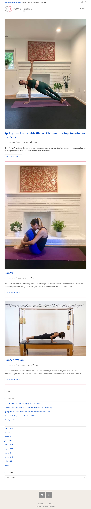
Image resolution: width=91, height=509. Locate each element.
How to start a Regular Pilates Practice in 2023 (20, 416)
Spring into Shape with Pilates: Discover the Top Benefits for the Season (28, 412)
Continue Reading (14, 156)
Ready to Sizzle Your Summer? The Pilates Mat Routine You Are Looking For (29, 408)
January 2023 (9, 441)
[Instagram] (49, 495)
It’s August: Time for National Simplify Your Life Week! (22, 404)
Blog (35, 142)
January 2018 (9, 457)
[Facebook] (42, 495)
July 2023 (7, 433)
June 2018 (8, 453)
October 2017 (9, 461)
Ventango (52, 507)
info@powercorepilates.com (13, 2)
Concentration (14, 360)
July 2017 (7, 465)
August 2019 (9, 449)
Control (10, 273)
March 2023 (8, 437)
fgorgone (10, 142)
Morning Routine (10, 420)
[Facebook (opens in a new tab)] (82, 2)
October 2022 (9, 445)
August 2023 (9, 428)
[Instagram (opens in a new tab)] (85, 2)
